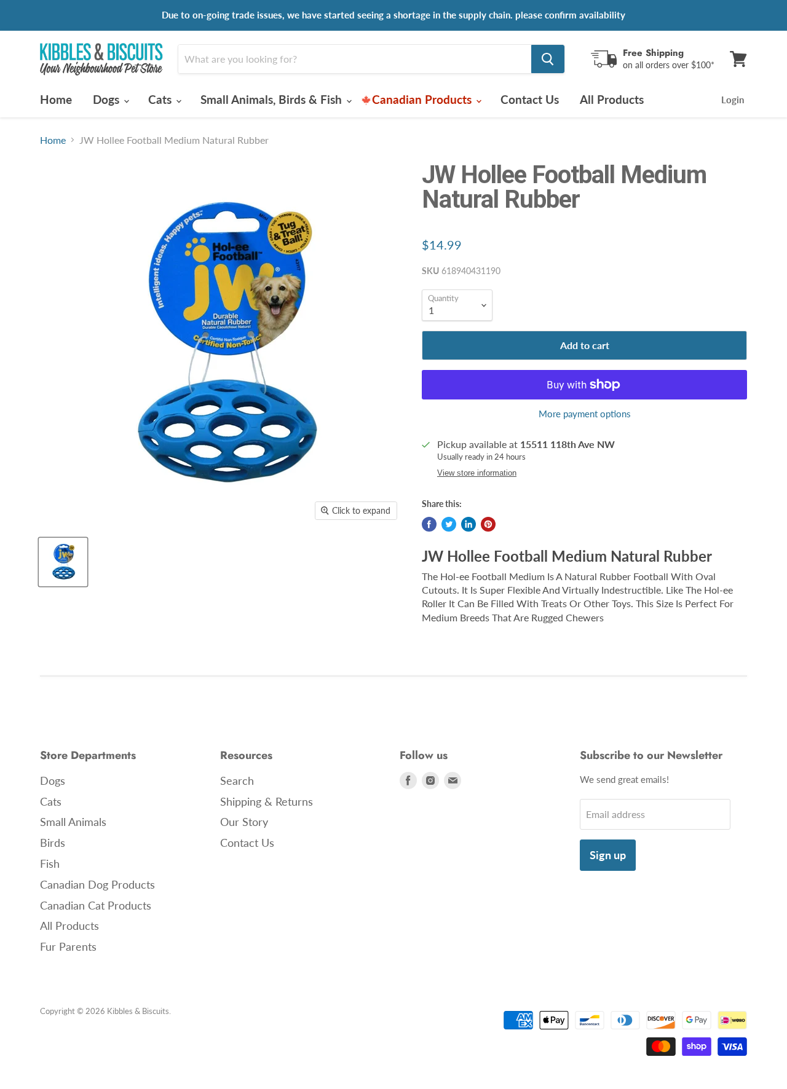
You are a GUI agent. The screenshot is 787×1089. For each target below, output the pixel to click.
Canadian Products (423, 99)
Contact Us (529, 99)
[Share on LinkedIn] (468, 524)
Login (732, 99)
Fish (50, 863)
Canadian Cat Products (95, 905)
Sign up (608, 855)
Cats (161, 99)
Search (237, 780)
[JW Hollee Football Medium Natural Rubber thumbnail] (63, 562)
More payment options (585, 414)
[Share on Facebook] (429, 524)
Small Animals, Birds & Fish (272, 99)
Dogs (107, 99)
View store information (476, 473)
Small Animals (73, 821)
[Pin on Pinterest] (488, 524)
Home (56, 99)
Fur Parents (68, 946)
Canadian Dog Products (97, 884)
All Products (612, 99)
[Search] (547, 59)
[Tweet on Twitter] (448, 524)
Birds (52, 842)
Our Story (244, 821)
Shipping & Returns (266, 801)
